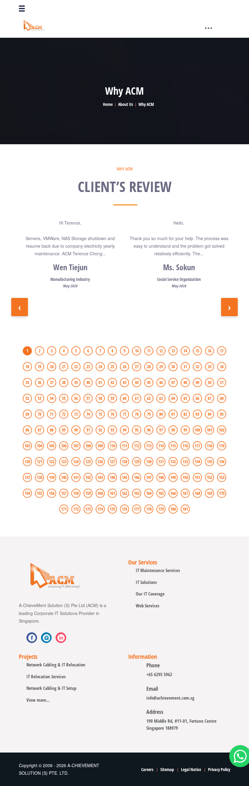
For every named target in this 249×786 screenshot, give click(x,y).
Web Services (147, 606)
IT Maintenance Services (158, 570)
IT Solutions (146, 582)
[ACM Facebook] (31, 637)
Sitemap (167, 769)
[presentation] (19, 307)
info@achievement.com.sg (170, 698)
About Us (125, 104)
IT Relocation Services (46, 676)
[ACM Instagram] (61, 637)
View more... (38, 700)
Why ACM (146, 104)
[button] (27, 349)
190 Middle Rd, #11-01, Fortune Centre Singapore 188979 (181, 724)
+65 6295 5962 (159, 674)
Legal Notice (191, 769)
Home (108, 104)
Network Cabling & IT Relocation (55, 665)
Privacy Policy (219, 769)
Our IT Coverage (150, 594)
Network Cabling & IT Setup (51, 688)
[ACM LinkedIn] (46, 637)
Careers (147, 769)
